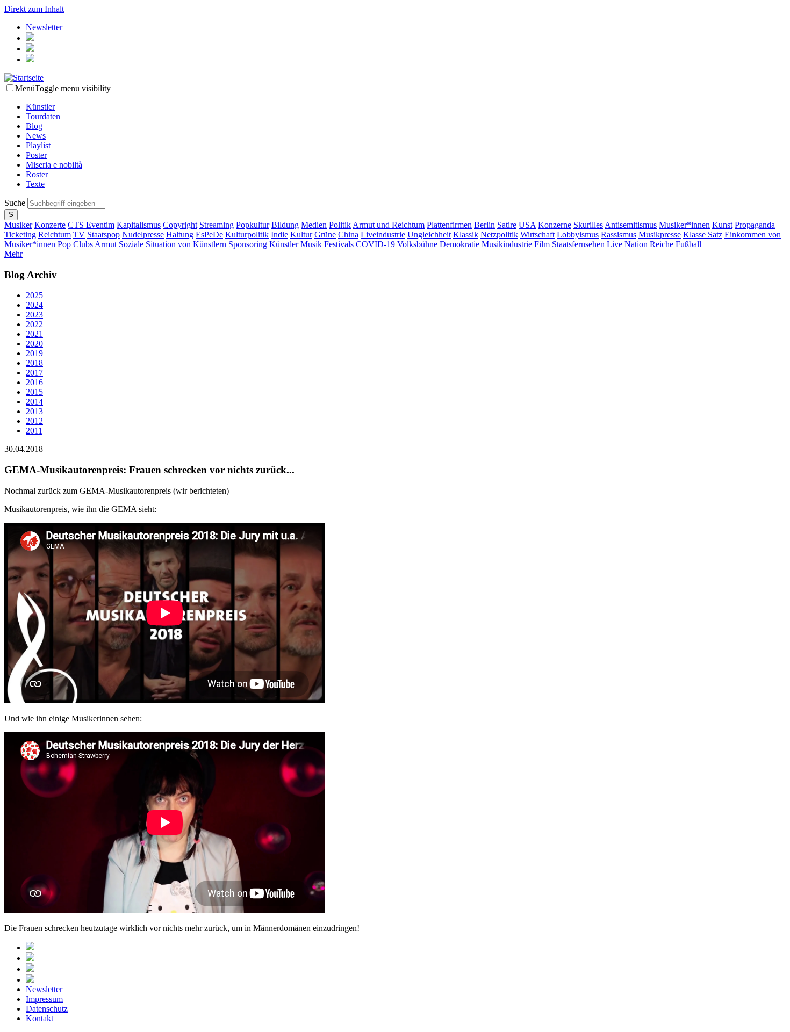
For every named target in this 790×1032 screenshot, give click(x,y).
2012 (34, 420)
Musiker (18, 224)
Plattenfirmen (449, 224)
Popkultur (252, 224)
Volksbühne (417, 244)
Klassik (465, 234)
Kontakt (39, 1018)
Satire (506, 224)
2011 (34, 430)
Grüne (325, 234)
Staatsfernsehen (578, 244)
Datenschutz (47, 1008)
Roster (37, 174)
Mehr (13, 253)
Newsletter (44, 27)
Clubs (83, 244)
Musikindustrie (507, 244)
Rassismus (618, 234)
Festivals (339, 244)
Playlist (38, 145)
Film (542, 244)
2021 (34, 333)
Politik (340, 224)
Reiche (661, 244)
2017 (34, 372)
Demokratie (459, 244)
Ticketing (20, 234)
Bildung (285, 224)
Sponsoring (247, 244)
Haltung (179, 234)
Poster (36, 155)
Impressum (44, 999)
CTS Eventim (91, 224)
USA (527, 224)
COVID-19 (375, 244)
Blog (34, 126)
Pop (64, 244)
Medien (314, 224)
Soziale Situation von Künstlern (172, 244)
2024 (34, 304)
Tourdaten (43, 116)
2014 (34, 401)
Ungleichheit (429, 234)
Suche (15, 202)
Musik (311, 244)
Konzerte (50, 224)
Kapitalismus (139, 224)
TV (79, 234)
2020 (34, 343)
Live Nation (627, 244)
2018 (34, 362)
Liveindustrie (383, 234)
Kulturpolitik (247, 234)
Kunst (722, 224)
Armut (106, 244)
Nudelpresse (143, 234)
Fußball (688, 244)
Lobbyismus (578, 234)
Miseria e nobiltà (54, 164)
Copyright (180, 224)
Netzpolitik (499, 234)
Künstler (40, 106)
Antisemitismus (631, 224)
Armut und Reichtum (389, 224)
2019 (34, 353)
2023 (34, 314)
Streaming (216, 224)
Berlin (484, 224)
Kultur (301, 234)
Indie (279, 234)
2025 (34, 295)
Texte (35, 184)
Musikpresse (659, 234)
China (348, 234)
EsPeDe (209, 234)
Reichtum (54, 234)
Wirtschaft (537, 234)
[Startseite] (24, 77)
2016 (34, 382)
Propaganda (755, 224)
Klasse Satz (702, 234)
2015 (34, 391)
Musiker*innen (684, 224)
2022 (34, 324)
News (36, 135)
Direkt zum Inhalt (34, 8)
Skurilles (588, 224)
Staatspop (103, 234)
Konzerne (554, 224)
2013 (34, 411)
